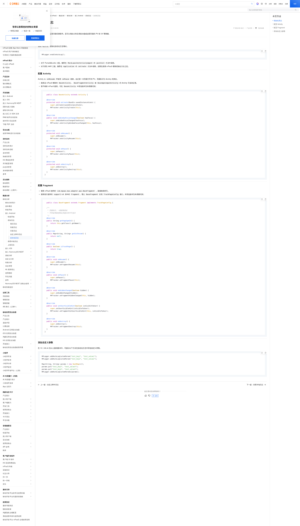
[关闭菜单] (4, 4)
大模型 (24, 4)
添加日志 (88, 16)
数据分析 (62, 16)
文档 (270, 4)
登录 (295, 4)
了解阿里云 (77, 4)
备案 (275, 4)
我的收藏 (261, 28)
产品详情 (249, 28)
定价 (50, 4)
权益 (45, 4)
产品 (30, 4)
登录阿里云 (35, 38)
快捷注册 (15, 38)
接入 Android (79, 16)
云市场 (57, 4)
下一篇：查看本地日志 (255, 384)
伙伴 (63, 4)
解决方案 (37, 4)
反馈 (156, 396)
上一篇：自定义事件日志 (50, 384)
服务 (69, 4)
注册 (286, 4)
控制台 (281, 4)
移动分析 (70, 16)
